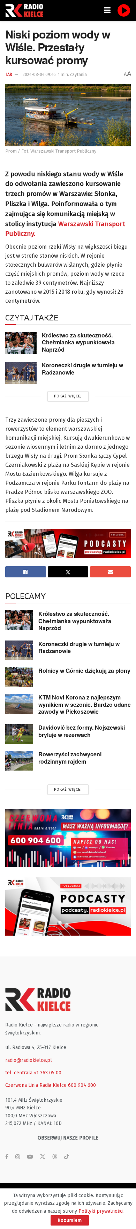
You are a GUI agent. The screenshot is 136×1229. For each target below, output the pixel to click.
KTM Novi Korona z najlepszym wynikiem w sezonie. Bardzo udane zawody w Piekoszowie (84, 704)
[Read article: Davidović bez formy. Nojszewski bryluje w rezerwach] (19, 734)
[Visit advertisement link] (68, 838)
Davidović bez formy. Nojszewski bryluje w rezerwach (81, 731)
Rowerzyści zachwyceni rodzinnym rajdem (69, 757)
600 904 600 (82, 1085)
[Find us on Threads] (54, 1157)
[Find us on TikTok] (66, 1157)
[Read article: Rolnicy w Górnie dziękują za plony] (19, 677)
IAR (9, 74)
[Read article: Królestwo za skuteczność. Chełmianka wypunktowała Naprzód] (21, 343)
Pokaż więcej (68, 396)
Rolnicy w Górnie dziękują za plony (84, 670)
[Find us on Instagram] (17, 1157)
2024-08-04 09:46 (39, 74)
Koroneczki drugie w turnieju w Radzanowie (82, 368)
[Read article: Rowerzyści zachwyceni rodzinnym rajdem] (19, 761)
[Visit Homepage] (26, 10)
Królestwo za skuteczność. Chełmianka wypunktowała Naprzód (78, 342)
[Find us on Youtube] (30, 1157)
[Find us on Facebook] (6, 1157)
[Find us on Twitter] (42, 1157)
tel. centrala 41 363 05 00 (33, 1073)
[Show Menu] (107, 10)
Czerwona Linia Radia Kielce (36, 1085)
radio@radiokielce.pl (28, 1060)
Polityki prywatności (100, 1211)
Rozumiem (70, 1220)
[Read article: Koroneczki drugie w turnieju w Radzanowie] (21, 373)
